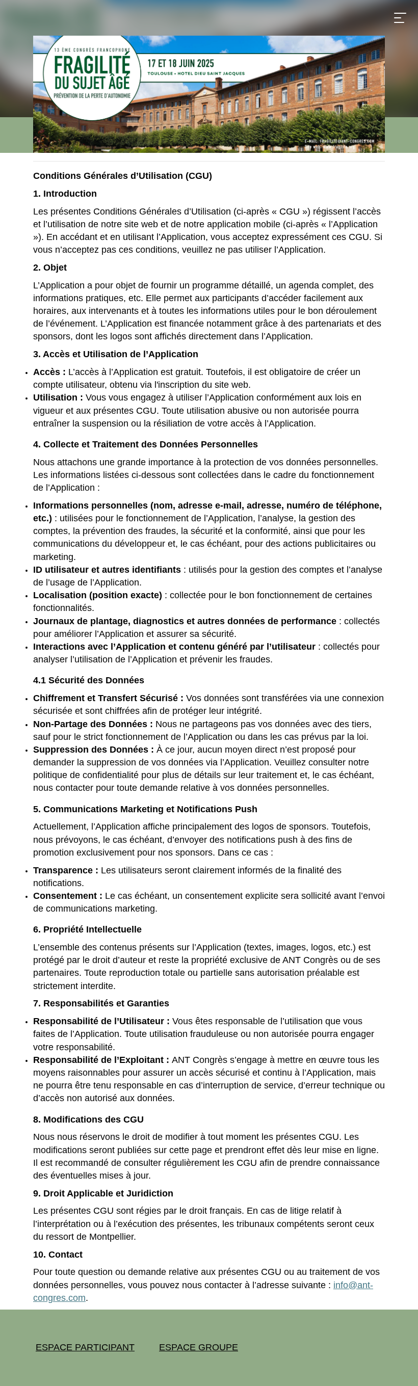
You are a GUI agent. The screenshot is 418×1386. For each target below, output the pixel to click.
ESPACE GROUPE (198, 1347)
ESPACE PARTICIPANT (85, 1347)
